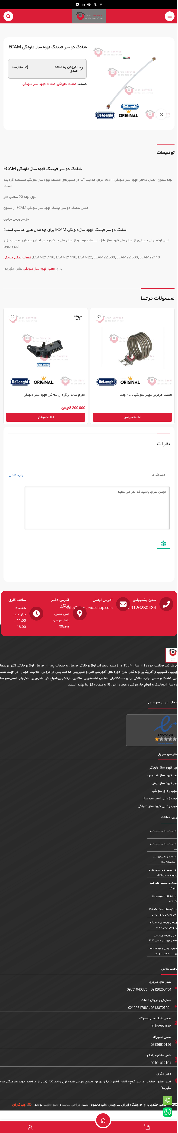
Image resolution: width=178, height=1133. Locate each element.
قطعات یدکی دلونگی (17, 257)
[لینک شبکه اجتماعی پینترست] (89, 4)
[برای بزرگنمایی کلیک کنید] (161, 114)
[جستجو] (8, 16)
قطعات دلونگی (66, 84)
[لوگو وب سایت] (89, 16)
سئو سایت (51, 1104)
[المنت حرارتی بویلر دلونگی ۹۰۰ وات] (132, 350)
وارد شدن (16, 475)
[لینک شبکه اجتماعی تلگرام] (77, 4)
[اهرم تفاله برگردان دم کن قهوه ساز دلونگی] (45, 350)
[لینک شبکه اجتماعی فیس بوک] (101, 4)
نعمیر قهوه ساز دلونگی (39, 268)
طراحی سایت (71, 1104)
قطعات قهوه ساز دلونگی (38, 84)
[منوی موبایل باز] (169, 16)
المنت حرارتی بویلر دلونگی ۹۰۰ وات (146, 395)
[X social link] (95, 4)
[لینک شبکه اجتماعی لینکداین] (83, 4)
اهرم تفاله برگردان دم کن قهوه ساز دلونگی (54, 395)
